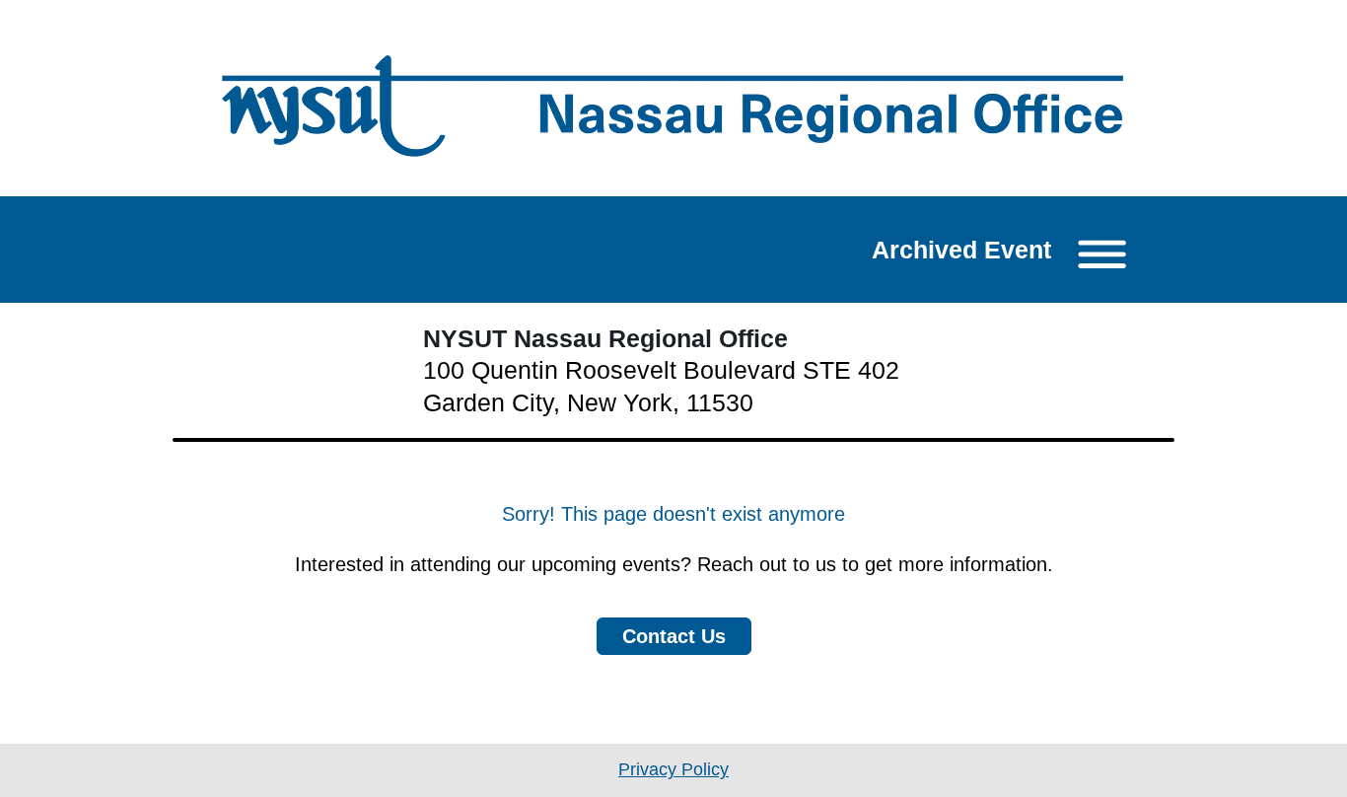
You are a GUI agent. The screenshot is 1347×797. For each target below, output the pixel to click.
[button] (1006, 249)
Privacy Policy (673, 769)
